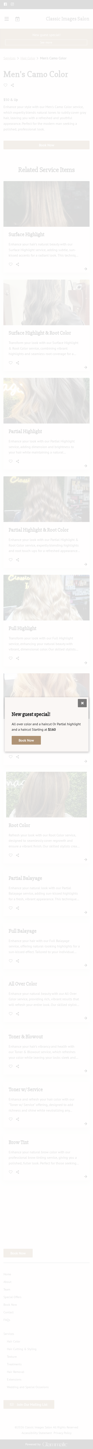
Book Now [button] (26, 740)
